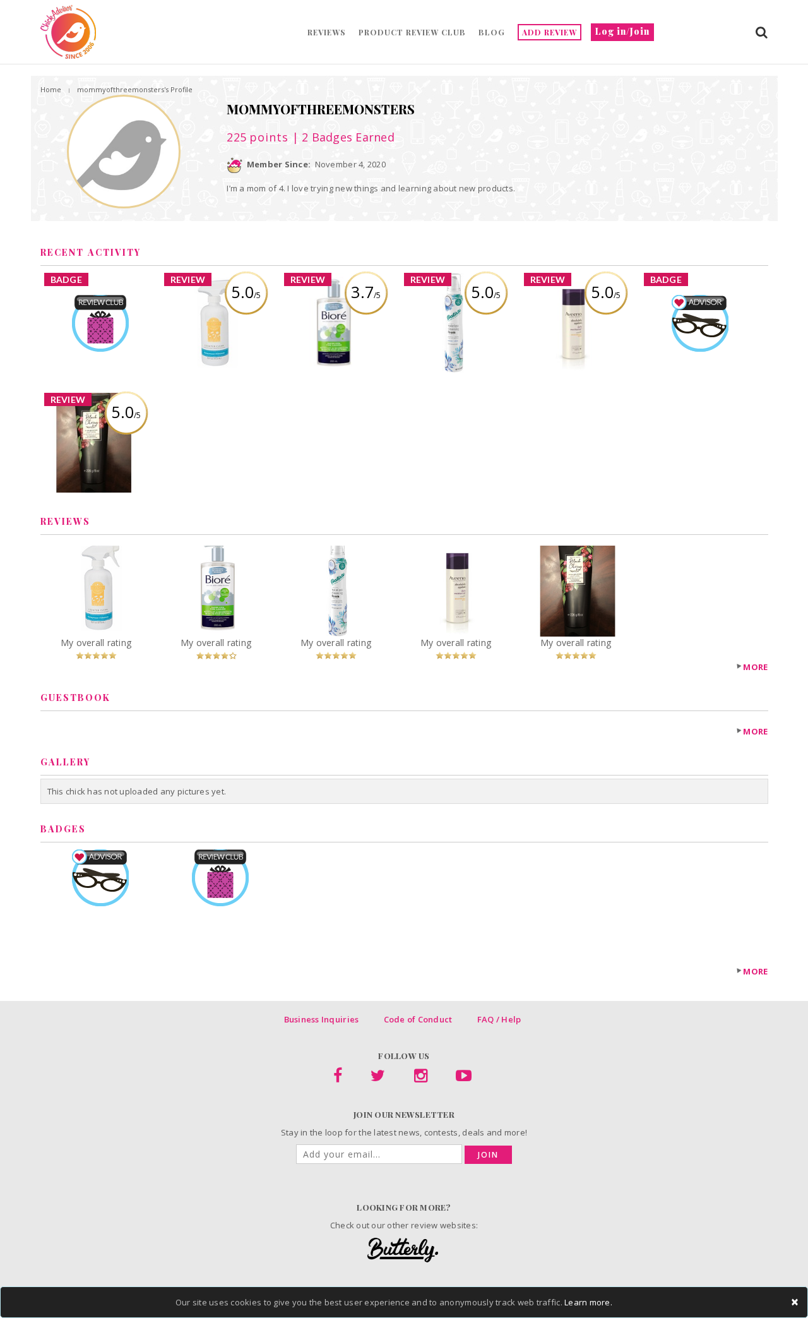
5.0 (246, 292)
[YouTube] (463, 1078)
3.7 (366, 292)
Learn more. (588, 1302)
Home (50, 89)
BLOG (491, 32)
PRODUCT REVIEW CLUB (412, 32)
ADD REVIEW (549, 32)
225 (257, 137)
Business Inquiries (321, 1019)
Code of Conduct (418, 1019)
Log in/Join (622, 31)
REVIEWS (326, 32)
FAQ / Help (499, 1019)
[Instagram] (420, 1078)
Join (488, 1154)
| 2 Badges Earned (341, 137)
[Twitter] (378, 1078)
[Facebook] (337, 1078)
